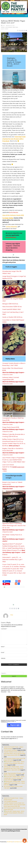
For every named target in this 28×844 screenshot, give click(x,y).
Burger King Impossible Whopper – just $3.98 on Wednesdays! (14, 774)
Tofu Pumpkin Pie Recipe (10, 750)
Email (3, 652)
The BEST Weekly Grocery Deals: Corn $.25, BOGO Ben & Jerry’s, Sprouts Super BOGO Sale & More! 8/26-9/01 (14, 753)
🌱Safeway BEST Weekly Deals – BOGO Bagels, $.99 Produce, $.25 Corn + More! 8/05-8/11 (14, 783)
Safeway (3, 27)
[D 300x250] (13, 254)
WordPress (10, 842)
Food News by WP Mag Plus (21, 842)
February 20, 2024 (10, 25)
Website (3, 658)
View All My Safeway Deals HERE (13, 215)
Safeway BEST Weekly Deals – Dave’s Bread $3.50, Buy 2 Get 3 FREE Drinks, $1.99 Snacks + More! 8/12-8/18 (14, 768)
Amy (4, 25)
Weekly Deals (15, 27)
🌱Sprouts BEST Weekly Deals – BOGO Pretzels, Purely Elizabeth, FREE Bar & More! (14, 763)
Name (3, 646)
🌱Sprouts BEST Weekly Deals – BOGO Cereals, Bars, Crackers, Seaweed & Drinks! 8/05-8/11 (14, 778)
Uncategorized (8, 27)
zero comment (5, 28)
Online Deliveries (11, 226)
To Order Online (7, 218)
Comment (4, 629)
